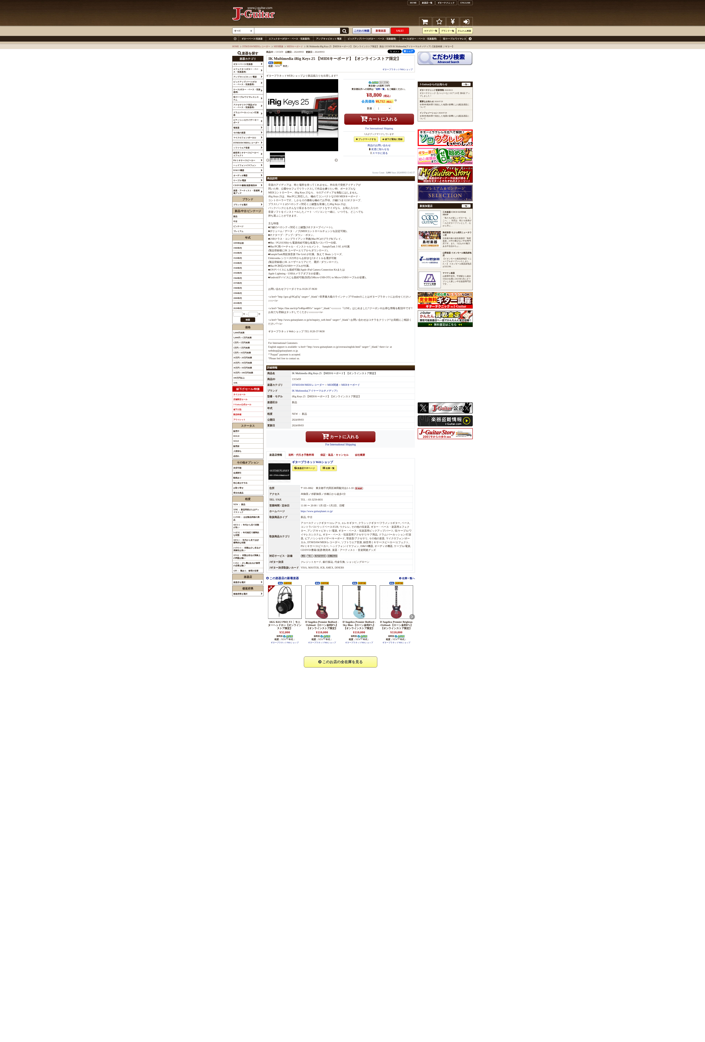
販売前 (236, 446)
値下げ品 (237, 409)
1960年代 (237, 278)
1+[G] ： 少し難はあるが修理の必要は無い (246, 564)
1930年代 (237, 263)
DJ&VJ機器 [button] (238, 170)
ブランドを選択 (240, 205)
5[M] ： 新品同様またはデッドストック (246, 510)
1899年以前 (238, 243)
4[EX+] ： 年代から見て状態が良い (246, 526)
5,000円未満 (238, 333)
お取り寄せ (238, 488)
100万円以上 (239, 378)
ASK (235, 383)
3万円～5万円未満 (241, 348)
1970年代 (237, 283)
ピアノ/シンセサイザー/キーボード (589, 38)
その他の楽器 (631, 38)
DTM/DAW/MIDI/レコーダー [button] (246, 143)
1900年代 (237, 248)
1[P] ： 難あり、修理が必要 (245, 571)
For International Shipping (379, 128)
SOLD (236, 441)
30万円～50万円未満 (242, 368)
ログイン (466, 28)
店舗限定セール (240, 399)
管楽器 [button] (236, 128)
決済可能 (237, 468)
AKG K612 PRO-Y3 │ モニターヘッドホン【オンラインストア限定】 (284, 625)
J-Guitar (253, 24)
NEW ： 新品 (239, 504)
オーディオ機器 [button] (240, 175)
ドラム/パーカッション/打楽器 (550, 38)
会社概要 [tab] (360, 454)
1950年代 (237, 273)
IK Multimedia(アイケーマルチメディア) (314, 390)
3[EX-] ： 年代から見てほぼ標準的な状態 (246, 541)
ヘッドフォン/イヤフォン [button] (244, 165)
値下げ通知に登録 (393, 139)
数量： (371, 108)
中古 (235, 221)
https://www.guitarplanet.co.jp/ (317, 511)
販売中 (236, 431)
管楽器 (615, 38)
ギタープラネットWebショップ (397, 69)
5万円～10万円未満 (242, 353)
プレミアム (238, 231)
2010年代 (237, 303)
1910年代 (237, 253)
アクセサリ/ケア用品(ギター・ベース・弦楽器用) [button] (245, 106)
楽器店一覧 (427, 3)
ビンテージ (238, 226)
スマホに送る (380, 153)
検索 (248, 319)
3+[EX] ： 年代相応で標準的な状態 (246, 533)
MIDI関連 (278, 46)
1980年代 (237, 288)
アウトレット (239, 419)
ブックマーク (439, 29)
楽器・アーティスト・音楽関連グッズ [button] (246, 191)
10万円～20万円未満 (242, 358)
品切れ (236, 456)
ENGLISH (465, 3)
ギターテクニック (446, 3)
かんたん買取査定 (452, 28)
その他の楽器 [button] (239, 133)
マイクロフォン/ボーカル (657, 38)
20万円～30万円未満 (242, 363)
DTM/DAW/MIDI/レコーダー (256, 46)
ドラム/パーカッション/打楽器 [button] (246, 113)
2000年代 (237, 298)
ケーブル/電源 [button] (239, 180)
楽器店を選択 (239, 582)
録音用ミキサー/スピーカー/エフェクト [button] (246, 154)
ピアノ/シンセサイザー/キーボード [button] (246, 121)
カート (425, 29)
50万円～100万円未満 (243, 373)
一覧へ (466, 84)
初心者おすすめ (240, 483)
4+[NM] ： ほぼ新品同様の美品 (246, 518)
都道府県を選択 (240, 594)
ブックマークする (367, 139)
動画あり (237, 478)
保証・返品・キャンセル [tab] (334, 454)
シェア (409, 51)
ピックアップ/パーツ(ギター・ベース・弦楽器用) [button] (245, 83)
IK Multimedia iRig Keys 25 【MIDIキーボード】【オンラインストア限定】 (334, 373)
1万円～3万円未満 (241, 342)
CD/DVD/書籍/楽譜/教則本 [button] (245, 185)
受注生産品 (238, 493)
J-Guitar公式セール (242, 404)
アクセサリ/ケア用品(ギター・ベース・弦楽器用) (505, 38)
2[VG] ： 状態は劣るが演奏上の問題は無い (246, 556)
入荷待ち (237, 451)
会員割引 (237, 473)
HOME (413, 3)
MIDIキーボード (295, 46)
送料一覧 (380, 89)
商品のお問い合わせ (379, 145)
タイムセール (239, 394)
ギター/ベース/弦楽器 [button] (243, 64)
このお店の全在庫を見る (342, 662)
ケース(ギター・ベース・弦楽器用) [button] (246, 90)
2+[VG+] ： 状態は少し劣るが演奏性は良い (247, 549)
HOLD (236, 436)
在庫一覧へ (408, 578)
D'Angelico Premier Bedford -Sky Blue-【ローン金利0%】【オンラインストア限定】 (359, 625)
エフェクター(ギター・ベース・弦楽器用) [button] (245, 70)
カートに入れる (382, 119)
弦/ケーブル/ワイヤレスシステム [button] (246, 98)
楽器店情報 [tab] (275, 454)
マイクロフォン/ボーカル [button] (244, 137)
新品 (235, 216)
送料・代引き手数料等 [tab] (301, 454)
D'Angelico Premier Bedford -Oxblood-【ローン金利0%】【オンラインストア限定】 (322, 625)
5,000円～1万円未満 (242, 337)
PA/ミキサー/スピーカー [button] (244, 160)
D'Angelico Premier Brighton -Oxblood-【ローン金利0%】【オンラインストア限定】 (396, 625)
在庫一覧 (330, 468)
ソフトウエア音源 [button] (241, 148)
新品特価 (237, 414)
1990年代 (237, 293)
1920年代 (237, 258)
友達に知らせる (380, 149)
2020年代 (237, 308)
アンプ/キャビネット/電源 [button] (245, 77)
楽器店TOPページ (306, 468)
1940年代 (237, 268)
